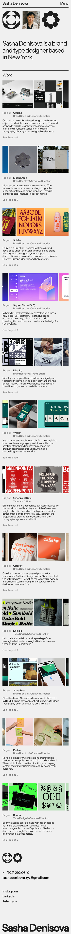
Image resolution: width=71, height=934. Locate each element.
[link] (19, 4)
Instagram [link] (10, 891)
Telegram (9, 901)
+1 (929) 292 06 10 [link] (15, 872)
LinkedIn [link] (8, 896)
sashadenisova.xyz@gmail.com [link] (25, 877)
